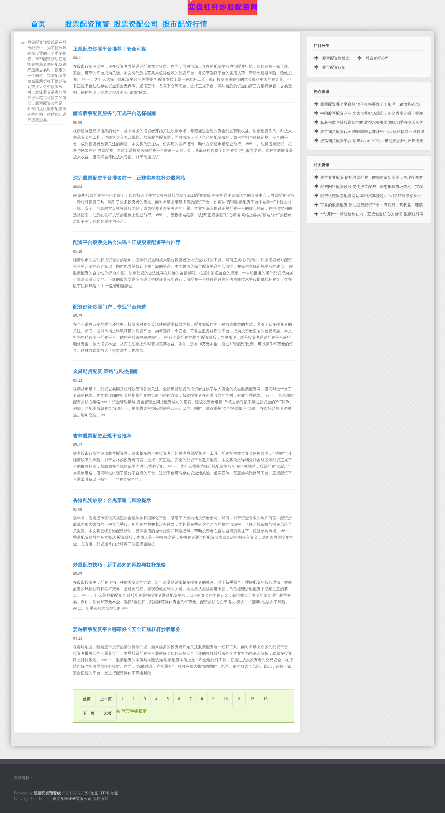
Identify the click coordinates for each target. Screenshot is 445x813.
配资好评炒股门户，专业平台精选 (109, 306)
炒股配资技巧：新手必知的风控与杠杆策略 (119, 564)
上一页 (106, 699)
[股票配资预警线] (222, 14)
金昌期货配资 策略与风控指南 (105, 371)
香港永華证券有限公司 (72, 798)
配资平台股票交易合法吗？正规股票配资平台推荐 (126, 242)
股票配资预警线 (336, 58)
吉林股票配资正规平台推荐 (102, 435)
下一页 (88, 713)
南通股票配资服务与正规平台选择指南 (114, 113)
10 (226, 699)
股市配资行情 (334, 67)
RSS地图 (90, 793)
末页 (108, 713)
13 (265, 699)
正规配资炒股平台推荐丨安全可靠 (109, 48)
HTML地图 (108, 793)
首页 (87, 699)
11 (239, 699)
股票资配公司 (377, 58)
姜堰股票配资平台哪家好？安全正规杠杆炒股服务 (126, 629)
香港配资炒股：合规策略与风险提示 (112, 500)
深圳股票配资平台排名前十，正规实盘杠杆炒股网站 (129, 177)
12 (252, 699)
